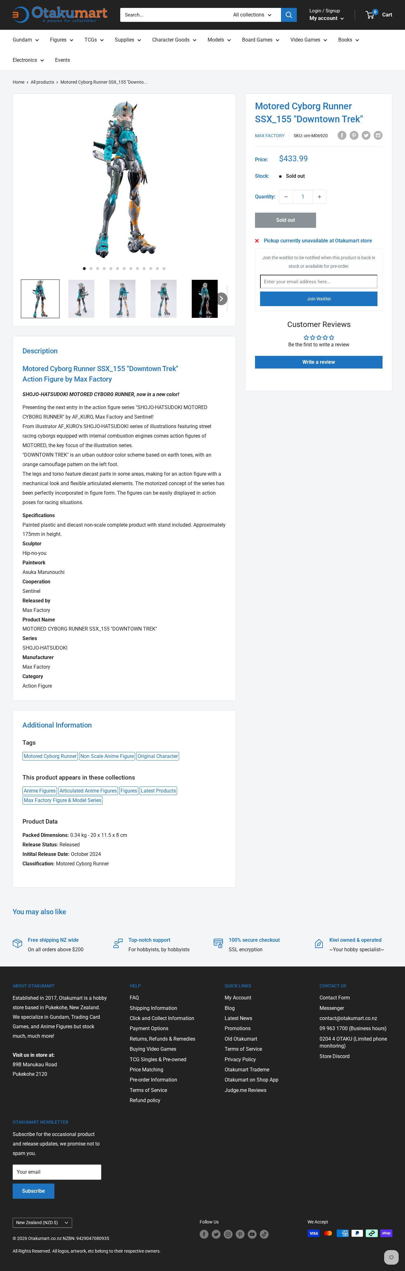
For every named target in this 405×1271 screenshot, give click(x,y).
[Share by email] (378, 135)
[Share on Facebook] (342, 135)
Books (345, 40)
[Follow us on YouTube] (252, 1233)
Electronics (25, 60)
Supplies (124, 40)
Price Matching (146, 1070)
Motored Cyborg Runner (50, 756)
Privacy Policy (240, 1059)
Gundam (22, 40)
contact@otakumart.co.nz (348, 1018)
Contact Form (335, 998)
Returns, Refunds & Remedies (162, 1039)
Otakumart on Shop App (251, 1080)
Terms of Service (148, 1090)
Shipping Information (153, 1008)
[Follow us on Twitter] (216, 1233)
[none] (221, 298)
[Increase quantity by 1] (319, 196)
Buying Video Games (153, 1049)
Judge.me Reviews (245, 1090)
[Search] (289, 15)
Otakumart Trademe (247, 1070)
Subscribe (33, 1191)
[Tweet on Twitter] (366, 135)
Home (18, 82)
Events (62, 60)
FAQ (134, 998)
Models (216, 40)
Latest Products (158, 791)
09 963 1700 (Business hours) (353, 1028)
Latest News (238, 1018)
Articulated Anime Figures (88, 791)
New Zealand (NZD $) (37, 1222)
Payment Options (149, 1028)
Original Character (158, 756)
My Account (238, 998)
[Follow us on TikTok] (264, 1233)
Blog (230, 1008)
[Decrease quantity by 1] (286, 196)
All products (42, 82)
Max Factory (269, 135)
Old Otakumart (241, 1039)
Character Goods (171, 40)
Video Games (305, 40)
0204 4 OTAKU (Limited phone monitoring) (353, 1042)
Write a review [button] (318, 362)
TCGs (90, 40)
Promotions (238, 1028)
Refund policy (145, 1100)
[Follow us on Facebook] (204, 1233)
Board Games (257, 40)
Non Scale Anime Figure (107, 756)
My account (324, 18)
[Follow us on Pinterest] (240, 1233)
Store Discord (335, 1056)
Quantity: (265, 197)
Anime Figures (40, 791)
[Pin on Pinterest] (354, 135)
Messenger (332, 1008)
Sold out (285, 220)
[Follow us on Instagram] (228, 1233)
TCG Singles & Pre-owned (158, 1059)
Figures (58, 40)
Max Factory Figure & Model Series (62, 800)
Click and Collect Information (162, 1018)
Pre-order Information (153, 1080)
